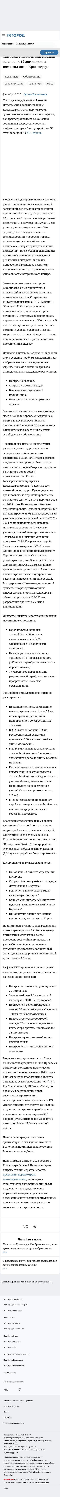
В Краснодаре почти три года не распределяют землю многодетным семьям (30, 1264)
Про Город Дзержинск (13, 1360)
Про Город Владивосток (14, 1365)
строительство (14, 83)
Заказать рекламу (25, 43)
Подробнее (9, 1475)
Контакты (8, 1417)
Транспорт (35, 83)
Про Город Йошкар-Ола (14, 1329)
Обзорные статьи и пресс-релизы (18, 1400)
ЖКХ (50, 83)
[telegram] (35, 1226)
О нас (6, 1412)
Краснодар (11, 76)
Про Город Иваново (12, 1323)
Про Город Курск (11, 1336)
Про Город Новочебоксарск (15, 1305)
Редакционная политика (14, 1423)
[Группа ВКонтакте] (6, 1390)
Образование (31, 76)
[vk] (25, 1226)
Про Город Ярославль (13, 1310)
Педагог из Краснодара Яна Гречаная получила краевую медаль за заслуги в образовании (30, 1248)
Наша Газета (9, 1317)
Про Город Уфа (10, 1347)
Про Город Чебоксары (13, 1299)
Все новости (7, 43)
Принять (49, 52)
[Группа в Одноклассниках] (19, 1390)
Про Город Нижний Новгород (16, 1354)
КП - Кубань (34, 133)
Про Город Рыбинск (12, 1341)
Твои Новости (10, 1372)
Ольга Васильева (35, 94)
